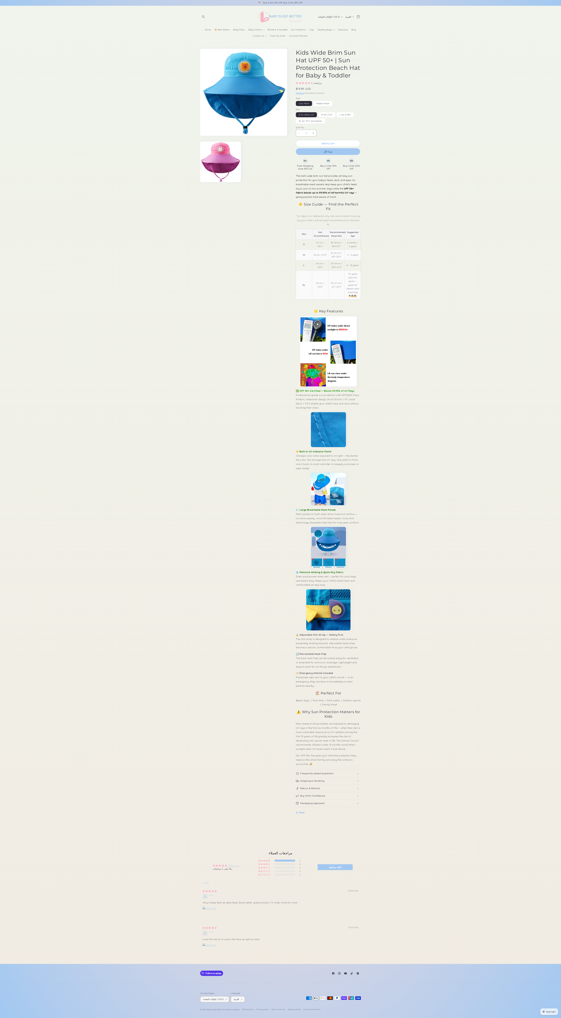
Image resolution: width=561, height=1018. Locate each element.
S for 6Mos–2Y (306, 114)
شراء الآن (328, 151)
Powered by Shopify (231, 1009)
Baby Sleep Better (214, 1009)
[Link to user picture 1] (209, 914)
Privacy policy (263, 1009)
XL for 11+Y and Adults (310, 121)
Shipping (300, 93)
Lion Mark (304, 103)
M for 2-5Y (326, 114)
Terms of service (278, 1009)
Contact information (311, 1009)
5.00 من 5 (233, 865)
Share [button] (302, 812)
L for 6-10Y (345, 114)
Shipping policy (294, 1009)
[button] (203, 17)
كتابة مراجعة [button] (335, 867)
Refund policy (248, 1009)
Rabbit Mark (322, 103)
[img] (209, 891)
